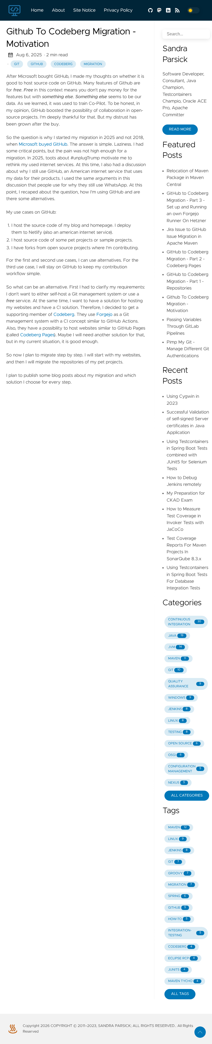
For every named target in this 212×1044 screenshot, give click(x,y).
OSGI (174, 755)
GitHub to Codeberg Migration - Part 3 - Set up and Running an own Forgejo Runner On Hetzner (187, 207)
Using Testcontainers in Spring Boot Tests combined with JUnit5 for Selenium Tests (187, 455)
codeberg (63, 64)
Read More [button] (180, 129)
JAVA (175, 635)
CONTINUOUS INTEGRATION (184, 622)
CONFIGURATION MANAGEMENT (184, 769)
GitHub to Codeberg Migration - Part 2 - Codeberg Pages (187, 259)
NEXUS (176, 782)
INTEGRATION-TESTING (184, 933)
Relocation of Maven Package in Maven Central (187, 178)
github (37, 64)
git (17, 64)
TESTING (177, 732)
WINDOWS (179, 697)
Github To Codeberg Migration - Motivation (187, 304)
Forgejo (104, 314)
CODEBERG (180, 946)
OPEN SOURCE (183, 743)
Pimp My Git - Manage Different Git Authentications (187, 349)
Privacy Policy (118, 10)
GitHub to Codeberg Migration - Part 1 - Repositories (187, 281)
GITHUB (177, 907)
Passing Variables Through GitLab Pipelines (183, 326)
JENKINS (177, 709)
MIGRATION (180, 884)
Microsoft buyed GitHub (43, 144)
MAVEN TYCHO (183, 981)
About (58, 10)
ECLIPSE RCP (181, 958)
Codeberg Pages (37, 335)
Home (37, 10)
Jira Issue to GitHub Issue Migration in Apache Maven (186, 236)
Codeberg (64, 314)
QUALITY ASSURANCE (184, 684)
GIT (174, 670)
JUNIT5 (176, 969)
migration (93, 64)
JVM (175, 647)
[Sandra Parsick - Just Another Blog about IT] (16, 10)
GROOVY (178, 873)
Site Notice (84, 10)
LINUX (176, 720)
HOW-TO (177, 919)
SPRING (177, 896)
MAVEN (177, 658)
